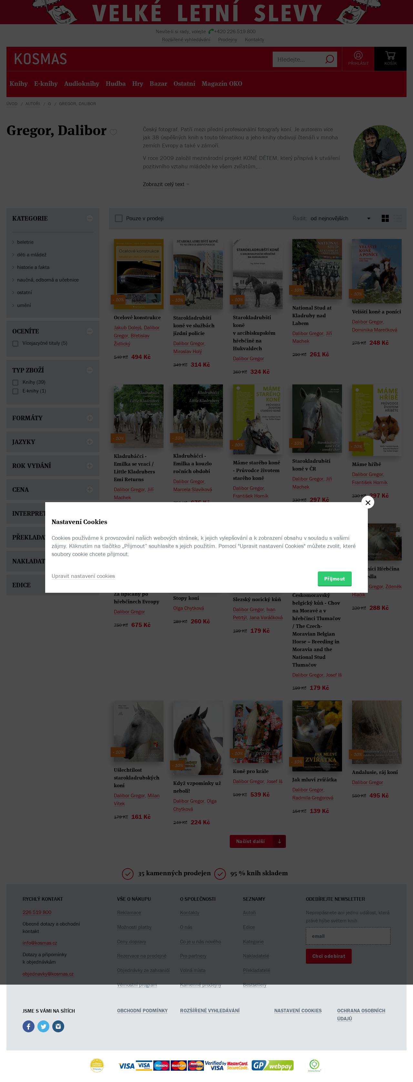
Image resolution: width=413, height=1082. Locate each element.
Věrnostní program (137, 984)
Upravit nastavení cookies (83, 576)
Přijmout (334, 578)
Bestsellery (255, 984)
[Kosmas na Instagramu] (58, 1027)
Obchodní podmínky (142, 1010)
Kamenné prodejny (200, 984)
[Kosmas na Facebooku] (29, 1027)
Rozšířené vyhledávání (210, 1010)
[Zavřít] (367, 502)
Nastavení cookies (298, 1010)
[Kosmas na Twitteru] (43, 1027)
